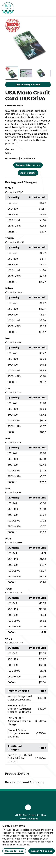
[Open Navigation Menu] (51, 8)
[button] (28, 182)
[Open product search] (45, 8)
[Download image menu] (47, 22)
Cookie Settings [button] (14, 850)
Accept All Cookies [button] (41, 850)
